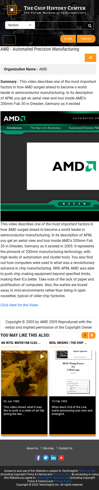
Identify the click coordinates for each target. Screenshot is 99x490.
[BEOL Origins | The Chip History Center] (72, 373)
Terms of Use (87, 471)
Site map (48, 448)
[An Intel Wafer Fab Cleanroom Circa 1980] (24, 373)
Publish (86, 38)
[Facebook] (38, 458)
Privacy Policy (61, 474)
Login (68, 38)
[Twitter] (46, 458)
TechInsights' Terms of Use (52, 477)
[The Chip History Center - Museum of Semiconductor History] (44, 9)
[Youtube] (61, 457)
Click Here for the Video (19, 305)
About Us (32, 448)
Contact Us (65, 448)
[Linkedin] (53, 458)
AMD (25, 69)
